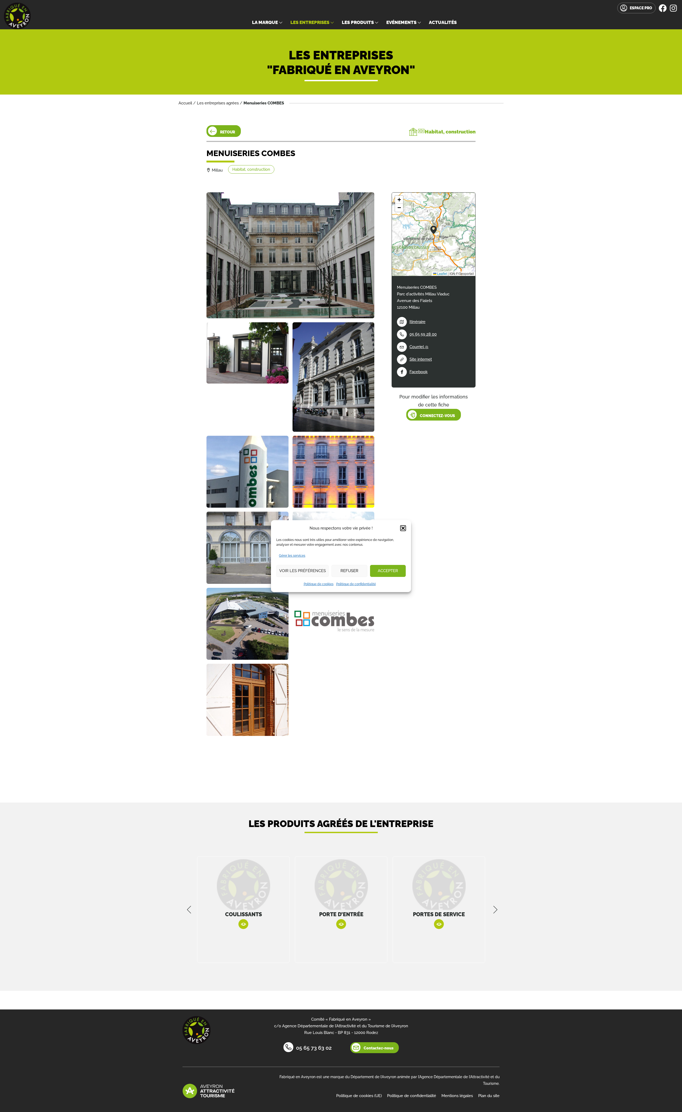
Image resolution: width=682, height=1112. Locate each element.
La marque (265, 22)
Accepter (388, 570)
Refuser (349, 570)
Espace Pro (641, 8)
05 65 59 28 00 (423, 334)
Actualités (443, 22)
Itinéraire (417, 321)
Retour (227, 132)
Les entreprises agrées (218, 103)
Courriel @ (418, 346)
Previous (189, 910)
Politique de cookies (319, 584)
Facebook (418, 371)
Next (496, 910)
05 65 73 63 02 (314, 1048)
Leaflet (441, 273)
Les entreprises (309, 22)
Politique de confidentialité (356, 584)
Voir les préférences (302, 570)
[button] (403, 528)
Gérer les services (292, 555)
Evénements (401, 22)
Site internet (420, 359)
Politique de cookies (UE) (359, 1095)
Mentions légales (457, 1095)
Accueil (185, 103)
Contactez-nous (378, 1048)
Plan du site (489, 1095)
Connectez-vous (437, 416)
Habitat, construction (251, 169)
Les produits (358, 22)
